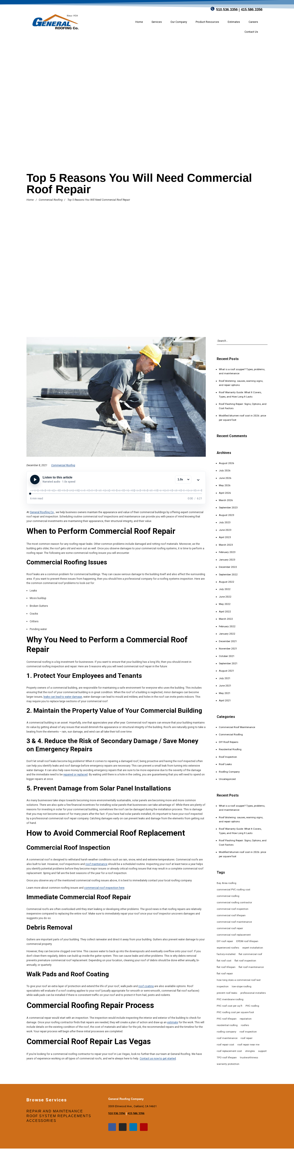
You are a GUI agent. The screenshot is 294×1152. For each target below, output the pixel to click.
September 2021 (228, 663)
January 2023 (227, 559)
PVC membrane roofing (230, 999)
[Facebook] (112, 1127)
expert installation (252, 947)
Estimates (234, 21)
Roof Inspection (228, 756)
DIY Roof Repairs (228, 742)
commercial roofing (228, 895)
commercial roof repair (230, 928)
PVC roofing (252, 1005)
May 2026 (225, 485)
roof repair (246, 1038)
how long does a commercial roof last (239, 979)
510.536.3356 (227, 10)
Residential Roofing (230, 749)
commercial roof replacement (234, 934)
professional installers (253, 992)
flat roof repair (225, 973)
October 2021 (227, 656)
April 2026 (225, 492)
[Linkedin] (133, 1127)
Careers (253, 21)
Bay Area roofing (226, 883)
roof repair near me (248, 1044)
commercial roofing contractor (234, 902)
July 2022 (225, 589)
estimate (172, 1022)
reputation (246, 1018)
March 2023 (226, 544)
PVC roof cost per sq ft (229, 1005)
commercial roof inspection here (104, 887)
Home (139, 21)
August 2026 (226, 463)
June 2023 (225, 529)
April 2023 (225, 537)
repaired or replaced (75, 774)
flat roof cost (224, 960)
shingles (250, 1051)
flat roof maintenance (251, 967)
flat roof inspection (245, 960)
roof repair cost (225, 1044)
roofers (245, 1025)
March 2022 (226, 618)
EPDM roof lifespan (247, 941)
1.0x (180, 479)
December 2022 (228, 566)
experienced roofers (228, 947)
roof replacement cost (229, 1051)
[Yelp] (144, 1127)
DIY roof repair (225, 941)
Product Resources (207, 21)
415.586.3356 (251, 10)
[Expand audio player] (198, 479)
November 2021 (228, 648)
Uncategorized (227, 779)
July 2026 (225, 470)
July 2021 (225, 678)
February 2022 (227, 626)
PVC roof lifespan (227, 1018)
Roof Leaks (225, 764)
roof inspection (248, 1031)
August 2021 (226, 670)
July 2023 (225, 522)
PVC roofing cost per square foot (235, 1012)
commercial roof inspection (232, 908)
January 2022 (227, 633)
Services (157, 21)
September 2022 (228, 574)
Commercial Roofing (51, 200)
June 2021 (225, 685)
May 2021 (225, 693)
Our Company (178, 21)
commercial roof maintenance (234, 921)
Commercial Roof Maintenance (237, 727)
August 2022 (226, 581)
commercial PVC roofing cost (233, 889)
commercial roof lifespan (231, 915)
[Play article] (35, 479)
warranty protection (228, 1063)
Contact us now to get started (158, 1058)
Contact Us (251, 31)
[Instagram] (123, 1127)
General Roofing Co (42, 512)
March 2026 (226, 500)
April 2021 (225, 700)
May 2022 (225, 603)
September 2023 (228, 507)
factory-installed (226, 954)
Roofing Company (229, 771)
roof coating (146, 986)
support (262, 1051)
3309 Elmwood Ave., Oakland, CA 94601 (132, 1106)
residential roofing (227, 1025)
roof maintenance (96, 864)
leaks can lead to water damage (62, 696)
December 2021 (228, 641)
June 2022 (225, 596)
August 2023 (226, 515)
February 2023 (227, 552)
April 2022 (225, 611)
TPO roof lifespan (227, 1057)
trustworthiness (249, 1057)
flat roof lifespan (226, 967)
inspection (223, 986)
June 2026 (225, 478)
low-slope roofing (241, 986)
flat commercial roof (250, 954)
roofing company (226, 1031)
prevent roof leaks (227, 992)
